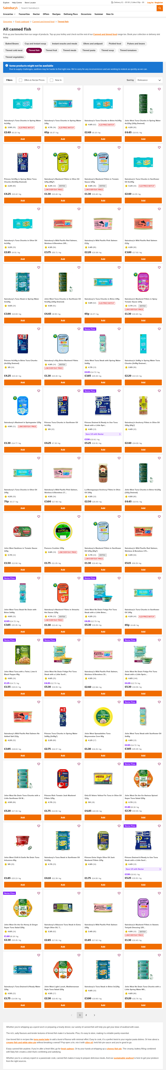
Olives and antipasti (93, 44)
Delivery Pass (71, 14)
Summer (99, 14)
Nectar (36, 14)
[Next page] (94, 1015)
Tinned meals (69, 50)
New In (109, 14)
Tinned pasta (88, 50)
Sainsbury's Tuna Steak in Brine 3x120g (102, 987)
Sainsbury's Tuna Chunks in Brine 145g (102, 299)
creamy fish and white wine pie (21, 1042)
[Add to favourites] (38, 89)
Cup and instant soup (35, 44)
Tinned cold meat (13, 50)
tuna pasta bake (41, 1039)
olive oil (89, 1042)
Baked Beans (12, 44)
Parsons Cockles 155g (54, 548)
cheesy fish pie (114, 1049)
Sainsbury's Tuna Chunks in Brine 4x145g (103, 121)
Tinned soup (107, 50)
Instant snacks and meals (64, 44)
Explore (6, 3)
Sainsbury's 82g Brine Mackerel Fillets (61, 360)
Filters (9, 80)
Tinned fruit (51, 50)
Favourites (24, 14)
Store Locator (30, 3)
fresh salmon (67, 1049)
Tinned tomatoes (128, 50)
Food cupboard (22, 22)
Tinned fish (63, 22)
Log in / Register (155, 2)
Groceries (8, 14)
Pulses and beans (136, 44)
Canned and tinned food (43, 22)
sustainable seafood (124, 1058)
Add (23, 139)
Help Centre (17, 3)
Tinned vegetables (14, 57)
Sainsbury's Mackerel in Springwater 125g (22, 422)
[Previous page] (71, 1015)
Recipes (56, 14)
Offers (46, 14)
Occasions (86, 14)
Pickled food (115, 44)
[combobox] (88, 8)
